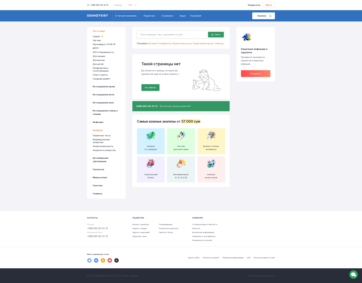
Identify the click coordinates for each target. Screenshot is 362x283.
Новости (196, 228)
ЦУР (248, 257)
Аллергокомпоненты (103, 146)
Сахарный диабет (101, 79)
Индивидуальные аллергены (101, 140)
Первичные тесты (102, 135)
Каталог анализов (140, 224)
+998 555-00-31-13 (99, 5)
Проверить (255, 73)
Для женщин (99, 56)
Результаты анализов (168, 228)
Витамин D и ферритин (160, 43)
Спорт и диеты (100, 75)
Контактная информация (203, 232)
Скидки (96, 36)
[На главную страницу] (97, 16)
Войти (269, 5)
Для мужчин (99, 60)
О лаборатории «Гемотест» (205, 224)
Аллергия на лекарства (104, 150)
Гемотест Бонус (166, 232)
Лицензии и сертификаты (203, 236)
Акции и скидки (139, 228)
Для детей (98, 64)
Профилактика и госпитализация (100, 69)
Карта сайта (193, 257)
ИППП (95, 48)
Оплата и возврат (211, 257)
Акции (183, 16)
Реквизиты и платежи (202, 240)
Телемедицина (165, 224)
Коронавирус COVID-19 (104, 44)
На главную (150, 87)
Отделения (195, 16)
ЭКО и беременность (103, 52)
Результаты (254, 5)
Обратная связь (139, 236)
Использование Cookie (264, 257)
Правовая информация (233, 257)
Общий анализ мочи (181, 43)
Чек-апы (97, 40)
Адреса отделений (141, 232)
